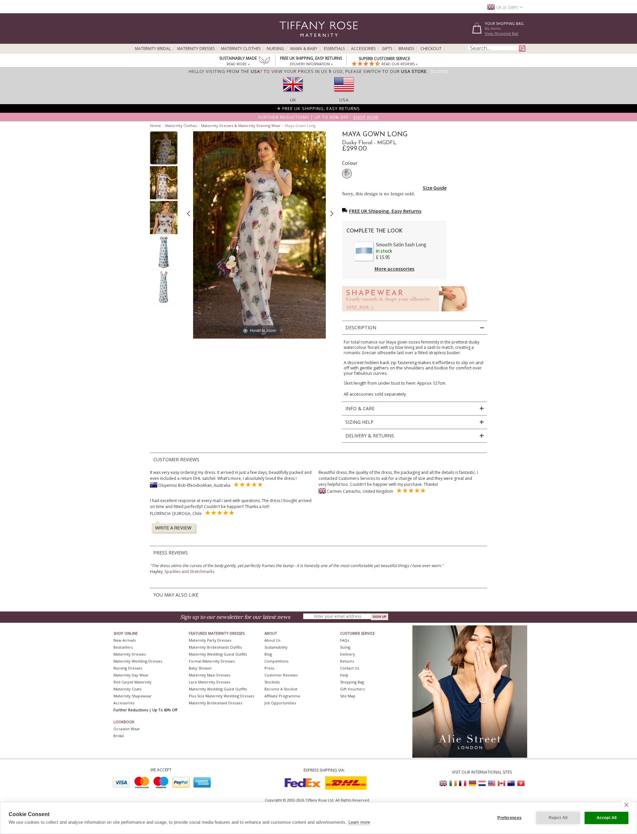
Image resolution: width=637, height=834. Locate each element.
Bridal (118, 735)
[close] (626, 804)
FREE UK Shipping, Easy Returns (385, 211)
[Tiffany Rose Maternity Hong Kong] (520, 783)
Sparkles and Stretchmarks (189, 571)
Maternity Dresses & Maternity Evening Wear (241, 125)
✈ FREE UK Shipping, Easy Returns (318, 108)
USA (344, 100)
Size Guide (435, 187)
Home (155, 125)
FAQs (344, 640)
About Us (272, 640)
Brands (406, 49)
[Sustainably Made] (264, 61)
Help (344, 675)
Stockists (272, 681)
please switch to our (386, 71)
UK (293, 100)
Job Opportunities (280, 702)
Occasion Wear (126, 728)
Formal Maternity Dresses (212, 661)
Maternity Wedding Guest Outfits (218, 654)
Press (269, 668)
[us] (344, 94)
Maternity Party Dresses (210, 640)
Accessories (363, 49)
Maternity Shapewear (132, 695)
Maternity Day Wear (131, 675)
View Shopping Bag (501, 33)
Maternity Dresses (196, 49)
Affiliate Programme (282, 695)
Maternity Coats (127, 688)
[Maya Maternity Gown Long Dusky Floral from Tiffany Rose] (163, 147)
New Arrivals (124, 640)
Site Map (347, 695)
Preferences (509, 817)
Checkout (431, 49)
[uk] (293, 94)
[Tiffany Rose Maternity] (288, 40)
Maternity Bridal (153, 49)
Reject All (558, 817)
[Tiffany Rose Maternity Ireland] (453, 783)
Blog (268, 654)
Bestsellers (123, 647)
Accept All (607, 817)
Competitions (276, 661)
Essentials (334, 49)
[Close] (440, 71)
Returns (347, 661)
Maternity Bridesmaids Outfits (215, 647)
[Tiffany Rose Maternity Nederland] (482, 783)
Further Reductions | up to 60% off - (318, 117)
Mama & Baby (304, 49)
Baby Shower (200, 668)
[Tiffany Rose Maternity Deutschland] (472, 783)
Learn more (359, 822)
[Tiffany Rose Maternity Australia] (511, 783)
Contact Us (349, 668)
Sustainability (276, 647)
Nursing (275, 49)
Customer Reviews (281, 675)
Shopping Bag (352, 681)
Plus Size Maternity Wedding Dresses (221, 695)
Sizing (345, 647)
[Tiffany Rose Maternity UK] (443, 783)
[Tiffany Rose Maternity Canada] (501, 783)
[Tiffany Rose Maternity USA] (491, 783)
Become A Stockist (280, 688)
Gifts (387, 49)
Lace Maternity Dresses (209, 681)
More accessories (394, 268)
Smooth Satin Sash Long (401, 244)
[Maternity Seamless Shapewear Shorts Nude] (405, 313)
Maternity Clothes (240, 49)
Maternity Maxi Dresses (209, 675)
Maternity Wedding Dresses (137, 661)
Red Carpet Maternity (132, 681)
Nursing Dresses (127, 668)
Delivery (347, 654)
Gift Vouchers (352, 688)
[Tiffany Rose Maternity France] (462, 783)
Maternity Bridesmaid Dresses (215, 702)
